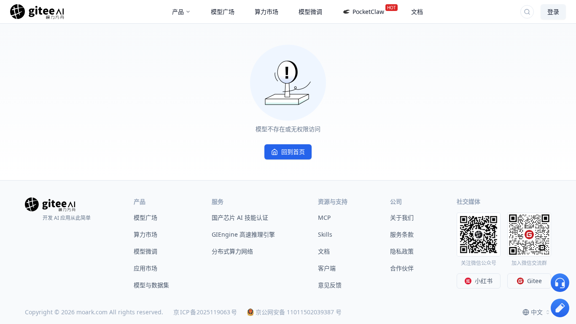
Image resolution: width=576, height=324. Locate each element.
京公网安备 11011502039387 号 (299, 312)
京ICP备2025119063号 (205, 312)
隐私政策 (402, 251)
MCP (324, 217)
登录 (553, 12)
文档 (324, 251)
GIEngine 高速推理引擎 (243, 234)
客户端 (327, 268)
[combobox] (536, 312)
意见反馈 (330, 285)
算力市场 (145, 234)
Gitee (534, 281)
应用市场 (145, 268)
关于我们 (402, 217)
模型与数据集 (151, 285)
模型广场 (145, 217)
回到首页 (293, 152)
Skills (325, 234)
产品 (178, 12)
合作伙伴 (402, 268)
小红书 (484, 281)
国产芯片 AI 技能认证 (240, 217)
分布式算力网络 (232, 251)
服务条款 (402, 234)
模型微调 (145, 251)
